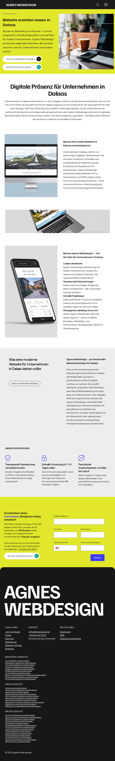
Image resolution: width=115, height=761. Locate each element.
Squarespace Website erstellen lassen (20, 725)
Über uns (9, 638)
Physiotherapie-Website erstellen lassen (21, 677)
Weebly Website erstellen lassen (18, 733)
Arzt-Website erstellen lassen (17, 661)
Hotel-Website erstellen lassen (17, 673)
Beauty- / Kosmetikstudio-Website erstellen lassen (25, 675)
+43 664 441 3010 (27, 549)
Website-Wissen (13, 645)
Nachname (86, 529)
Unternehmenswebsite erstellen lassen (21, 690)
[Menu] (106, 5)
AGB (62, 635)
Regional (9, 648)
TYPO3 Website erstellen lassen (18, 731)
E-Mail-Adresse (61, 516)
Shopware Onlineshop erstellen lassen (20, 739)
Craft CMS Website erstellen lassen (19, 729)
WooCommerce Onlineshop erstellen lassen (23, 717)
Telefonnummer (61, 542)
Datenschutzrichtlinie (70, 638)
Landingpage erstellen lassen (17, 692)
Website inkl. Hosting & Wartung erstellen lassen (24, 702)
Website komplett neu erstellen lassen (21, 704)
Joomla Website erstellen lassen (18, 737)
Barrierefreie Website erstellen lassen (20, 700)
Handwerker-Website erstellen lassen (20, 663)
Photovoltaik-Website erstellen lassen (20, 679)
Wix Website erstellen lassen (17, 723)
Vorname (58, 529)
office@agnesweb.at (39, 632)
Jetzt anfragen (12, 632)
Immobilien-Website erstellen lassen (20, 665)
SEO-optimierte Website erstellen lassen (22, 696)
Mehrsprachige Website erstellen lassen (21, 698)
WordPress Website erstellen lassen (20, 715)
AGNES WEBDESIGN (21, 5)
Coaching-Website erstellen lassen (19, 667)
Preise (8, 635)
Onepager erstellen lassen (16, 688)
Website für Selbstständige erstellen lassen (23, 706)
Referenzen (11, 642)
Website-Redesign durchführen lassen (20, 694)
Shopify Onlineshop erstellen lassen (19, 719)
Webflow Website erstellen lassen (19, 721)
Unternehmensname (90, 542)
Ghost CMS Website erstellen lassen (20, 727)
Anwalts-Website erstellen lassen (18, 671)
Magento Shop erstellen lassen (17, 741)
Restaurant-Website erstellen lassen (20, 669)
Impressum (65, 632)
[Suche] (98, 5)
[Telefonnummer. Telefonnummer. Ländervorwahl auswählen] (58, 548)
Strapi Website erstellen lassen (18, 735)
